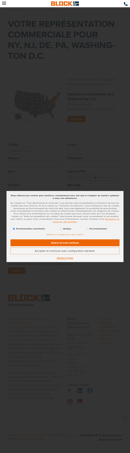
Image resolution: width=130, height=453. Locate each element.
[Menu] (4, 3)
